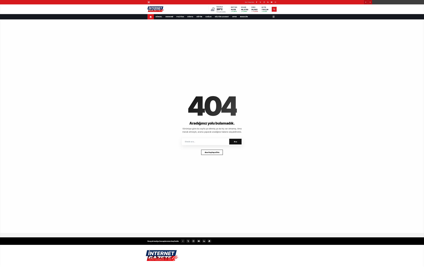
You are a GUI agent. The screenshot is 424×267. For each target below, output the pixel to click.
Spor (234, 17)
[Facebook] (183, 241)
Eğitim (199, 17)
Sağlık (208, 17)
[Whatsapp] (209, 241)
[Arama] (274, 9)
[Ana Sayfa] (150, 16)
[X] (188, 241)
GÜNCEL (158, 17)
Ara (235, 142)
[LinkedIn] (204, 241)
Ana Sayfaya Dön (212, 152)
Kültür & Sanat (222, 17)
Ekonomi (169, 17)
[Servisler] (274, 16)
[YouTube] (199, 241)
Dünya (190, 17)
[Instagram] (193, 241)
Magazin (244, 17)
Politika (180, 17)
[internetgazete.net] (155, 9)
